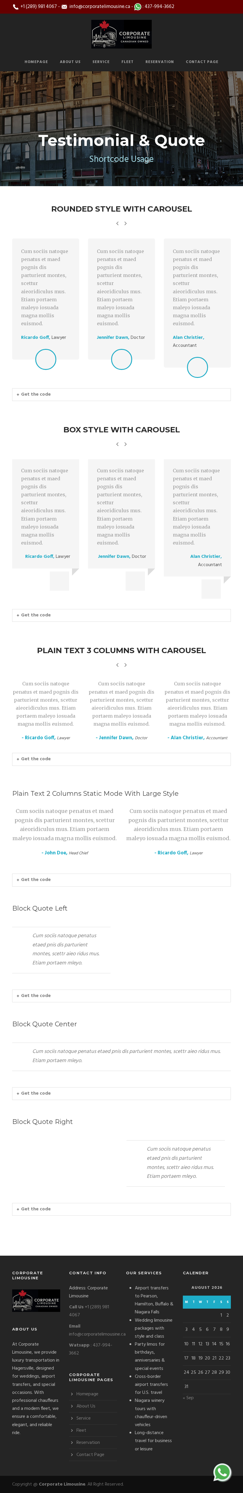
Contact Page (202, 62)
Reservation (160, 62)
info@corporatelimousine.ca (99, 7)
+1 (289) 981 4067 (38, 7)
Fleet (128, 62)
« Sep (188, 1398)
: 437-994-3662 (157, 7)
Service (101, 62)
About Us (70, 62)
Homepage (36, 62)
